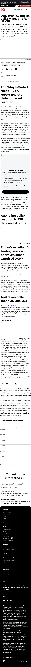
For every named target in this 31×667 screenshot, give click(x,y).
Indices (8, 62)
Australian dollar (21, 62)
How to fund (11, 587)
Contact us (6, 569)
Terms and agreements (16, 585)
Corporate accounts (8, 555)
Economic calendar (8, 549)
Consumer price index (15, 65)
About (5, 553)
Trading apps (6, 531)
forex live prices (9, 465)
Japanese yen (4, 65)
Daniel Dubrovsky (11, 75)
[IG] (3, 9)
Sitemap (7, 585)
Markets (5, 509)
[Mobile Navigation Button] (29, 9)
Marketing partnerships (9, 560)
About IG (6, 589)
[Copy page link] (2, 69)
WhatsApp (6, 574)
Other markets (7, 523)
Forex (2, 62)
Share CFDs (6, 514)
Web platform (7, 529)
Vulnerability (19, 587)
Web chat (6, 571)
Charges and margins (9, 558)
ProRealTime (6, 536)
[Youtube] (11, 600)
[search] (26, 9)
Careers (11, 657)
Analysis (5, 544)
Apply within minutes (25, 5)
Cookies (25, 587)
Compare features (8, 540)
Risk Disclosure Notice (19, 616)
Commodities (6, 520)
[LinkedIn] (16, 69)
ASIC (4, 562)
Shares (13, 62)
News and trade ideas (9, 547)
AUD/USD (13, 305)
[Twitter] (12, 69)
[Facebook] (7, 69)
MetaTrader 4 (7, 534)
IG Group (5, 657)
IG (3, 585)
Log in (16, 5)
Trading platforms (8, 527)
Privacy (5, 587)
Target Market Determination (11, 618)
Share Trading (7, 512)
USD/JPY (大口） (5, 276)
